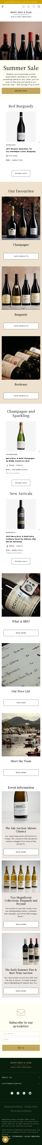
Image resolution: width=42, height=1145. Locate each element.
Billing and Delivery (13, 1106)
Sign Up (21, 1048)
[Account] (28, 6)
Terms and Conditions (21, 1111)
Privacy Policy (31, 1106)
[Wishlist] (33, 6)
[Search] (23, 6)
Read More (21, 633)
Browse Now (21, 91)
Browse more (21, 173)
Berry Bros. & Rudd (21, 13)
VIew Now (21, 703)
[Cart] (38, 6)
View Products (21, 256)
